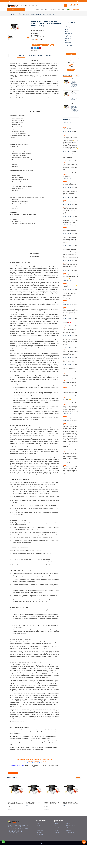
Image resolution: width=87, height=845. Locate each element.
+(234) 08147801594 (74, 9)
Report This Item (35, 50)
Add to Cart (36, 44)
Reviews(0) (40, 55)
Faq (59, 9)
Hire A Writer (53, 9)
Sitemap (38, 837)
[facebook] (9, 832)
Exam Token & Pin (68, 45)
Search (70, 54)
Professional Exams (69, 36)
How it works (44, 9)
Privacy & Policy (40, 827)
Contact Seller (71, 69)
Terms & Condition (40, 828)
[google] (12, 832)
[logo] (13, 821)
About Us (38, 825)
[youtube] (22, 832)
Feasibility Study (68, 38)
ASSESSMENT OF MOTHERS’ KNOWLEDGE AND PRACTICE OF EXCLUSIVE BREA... (74, 96)
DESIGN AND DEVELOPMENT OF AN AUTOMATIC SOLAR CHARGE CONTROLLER (74, 84)
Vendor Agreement (40, 830)
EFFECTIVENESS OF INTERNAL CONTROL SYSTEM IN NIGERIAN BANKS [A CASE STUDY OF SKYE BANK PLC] (31, 14)
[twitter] (15, 832)
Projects (13, 13)
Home (37, 9)
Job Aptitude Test (68, 33)
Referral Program (40, 834)
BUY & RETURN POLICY (31, 55)
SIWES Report (68, 40)
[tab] (21, 55)
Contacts (67, 44)
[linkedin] (19, 832)
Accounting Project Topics (36, 13)
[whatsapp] (3, 841)
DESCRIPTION (21, 55)
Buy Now (46, 44)
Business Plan (68, 27)
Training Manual (68, 42)
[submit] (65, 5)
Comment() (48, 55)
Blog (63, 9)
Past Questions (68, 35)
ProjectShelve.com (52, 843)
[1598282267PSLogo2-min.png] (12, 5)
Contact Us (39, 836)
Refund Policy (39, 832)
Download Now (14, 773)
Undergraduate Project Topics (23, 13)
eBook (66, 29)
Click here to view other (17, 765)
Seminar (66, 31)
